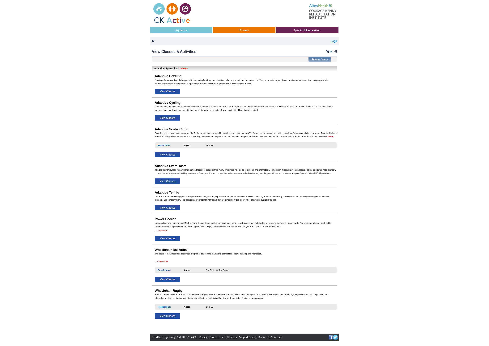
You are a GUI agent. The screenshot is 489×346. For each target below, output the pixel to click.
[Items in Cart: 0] (327, 52)
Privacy (203, 337)
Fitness (244, 30)
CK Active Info (274, 337)
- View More (162, 230)
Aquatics (181, 30)
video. (331, 136)
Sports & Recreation (307, 30)
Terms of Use (217, 337)
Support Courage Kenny (252, 337)
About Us (232, 337)
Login (334, 41)
